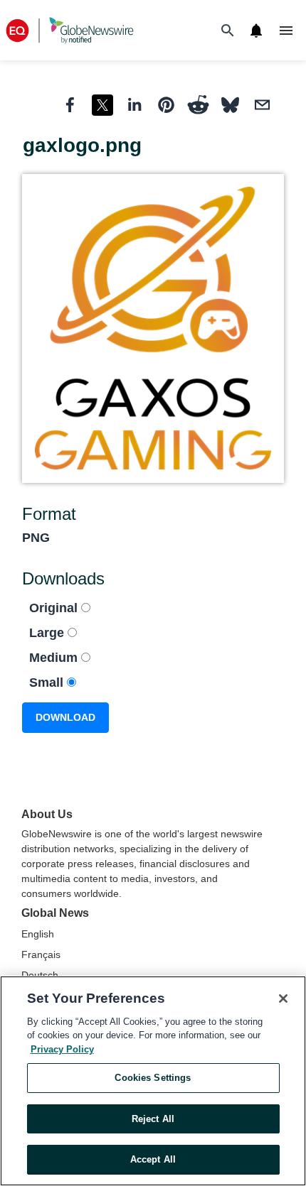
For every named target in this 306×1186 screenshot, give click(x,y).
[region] (153, 1081)
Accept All (153, 1159)
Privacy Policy (62, 1049)
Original (55, 608)
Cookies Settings (153, 1077)
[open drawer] (286, 30)
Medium (55, 658)
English (37, 934)
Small (48, 682)
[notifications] (256, 30)
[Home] (70, 30)
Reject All (153, 1119)
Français (40, 954)
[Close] (283, 998)
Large (48, 633)
